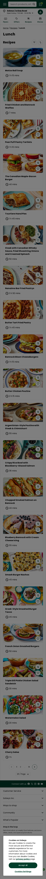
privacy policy (23, 859)
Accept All (23, 865)
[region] (23, 856)
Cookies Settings (23, 871)
